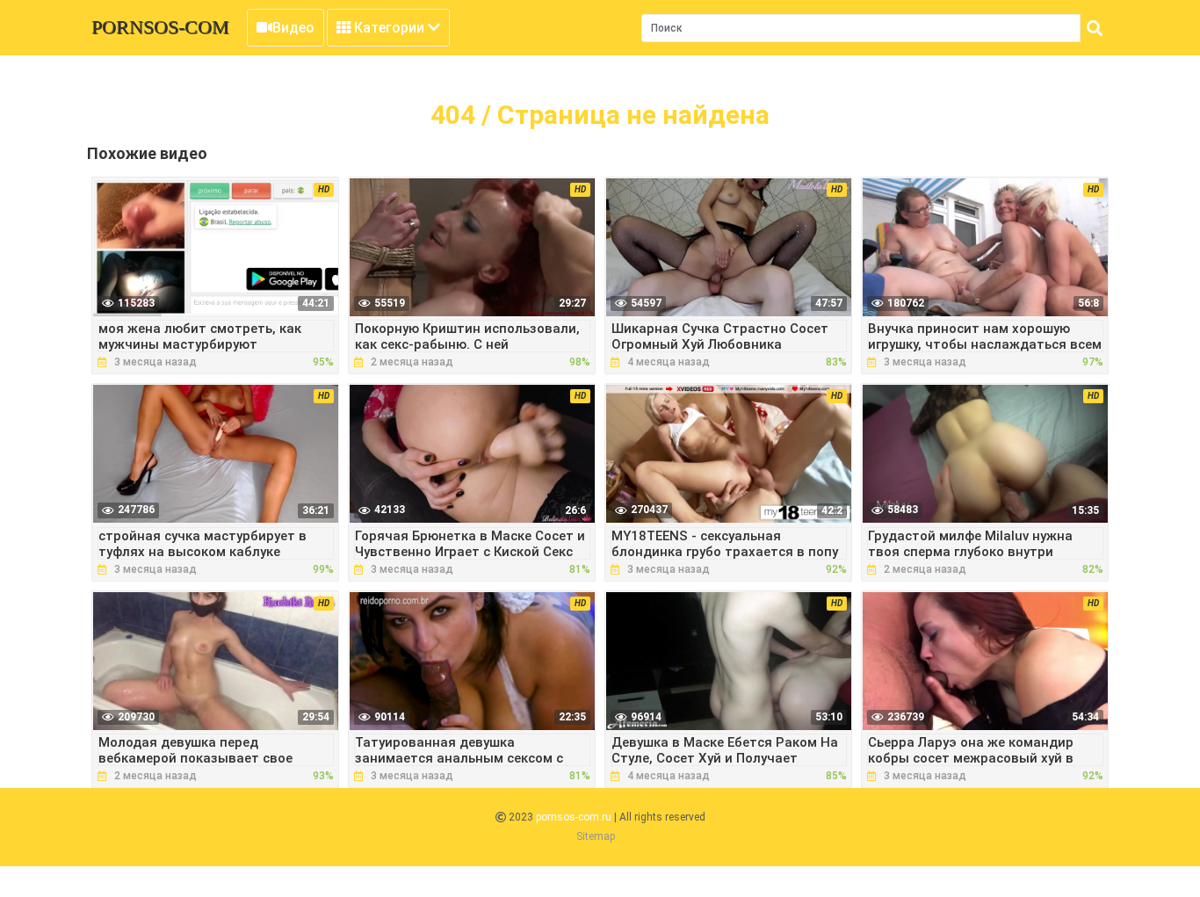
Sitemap (595, 836)
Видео (293, 27)
